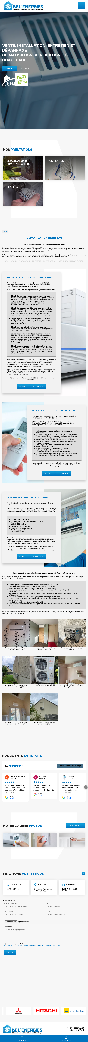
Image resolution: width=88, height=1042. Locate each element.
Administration (77, 1030)
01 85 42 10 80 (38, 386)
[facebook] (83, 873)
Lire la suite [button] (9, 792)
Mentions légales (75, 1028)
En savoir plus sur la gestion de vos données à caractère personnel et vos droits (32, 945)
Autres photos (75, 826)
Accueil (5, 231)
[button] (2, 787)
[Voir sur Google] (7, 777)
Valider (10, 952)
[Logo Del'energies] (23, 5)
